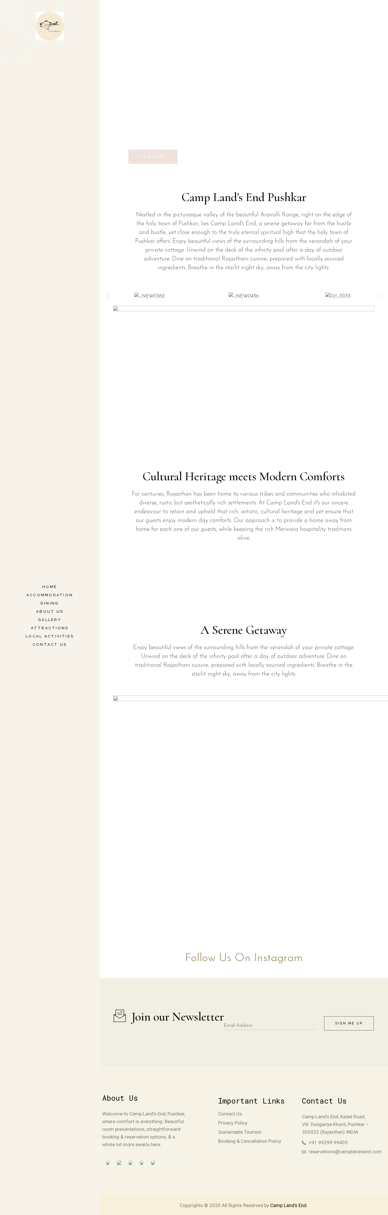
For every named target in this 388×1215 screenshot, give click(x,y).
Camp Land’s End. (289, 1205)
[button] (108, 296)
